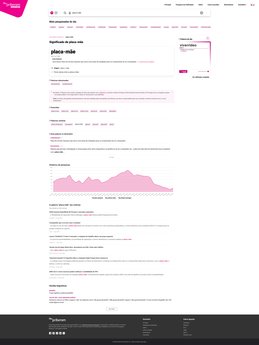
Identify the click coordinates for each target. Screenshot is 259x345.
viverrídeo (79, 27)
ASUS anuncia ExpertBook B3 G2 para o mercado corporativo (71, 212)
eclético (133, 27)
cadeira (52, 27)
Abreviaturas (228, 5)
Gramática (242, 5)
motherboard (67, 84)
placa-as (94, 111)
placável (104, 124)
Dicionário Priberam (56, 37)
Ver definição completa (200, 77)
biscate (184, 27)
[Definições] (201, 13)
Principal (168, 5)
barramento (55, 84)
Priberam (186, 325)
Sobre (200, 5)
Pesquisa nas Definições (185, 5)
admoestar (143, 27)
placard (95, 124)
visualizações (156, 27)
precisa (70, 27)
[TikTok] (56, 334)
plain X (185, 332)
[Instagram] (53, 334)
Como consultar (213, 5)
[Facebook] (50, 334)
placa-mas (55, 111)
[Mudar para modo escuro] (252, 5)
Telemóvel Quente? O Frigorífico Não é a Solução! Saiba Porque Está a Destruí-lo (78, 258)
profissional (91, 27)
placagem (68, 124)
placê (112, 124)
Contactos (186, 323)
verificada (101, 27)
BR (56, 13)
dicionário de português (90, 325)
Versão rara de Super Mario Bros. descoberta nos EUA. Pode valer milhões (76, 247)
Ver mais (111, 157)
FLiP (184, 327)
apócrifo (175, 27)
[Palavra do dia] (208, 38)
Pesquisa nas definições (150, 325)
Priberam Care (187, 335)
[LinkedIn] (60, 334)
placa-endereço (56, 124)
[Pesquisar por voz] (70, 13)
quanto (61, 27)
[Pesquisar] (65, 13)
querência (123, 27)
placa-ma (74, 111)
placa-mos (84, 111)
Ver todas (112, 309)
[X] (63, 334)
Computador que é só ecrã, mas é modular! (64, 223)
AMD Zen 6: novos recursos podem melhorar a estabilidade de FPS (73, 272)
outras (166, 27)
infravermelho (206, 27)
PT (52, 13)
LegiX (185, 330)
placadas (112, 111)
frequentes (113, 27)
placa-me (65, 111)
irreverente (194, 27)
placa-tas (103, 111)
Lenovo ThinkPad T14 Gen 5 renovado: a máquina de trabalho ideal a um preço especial (81, 236)
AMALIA (103, 92)
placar (87, 124)
